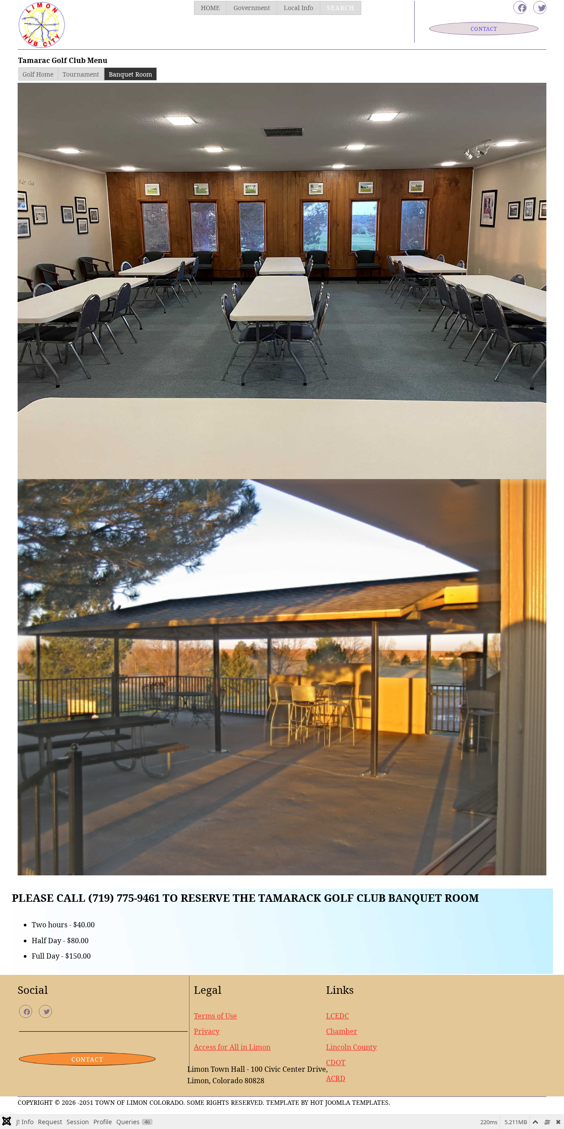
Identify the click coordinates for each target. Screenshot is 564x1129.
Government (252, 8)
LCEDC (337, 1016)
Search (340, 8)
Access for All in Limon (232, 1047)
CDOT (335, 1062)
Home (210, 8)
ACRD (335, 1078)
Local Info (298, 8)
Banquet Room (130, 74)
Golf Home (37, 74)
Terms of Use (215, 1016)
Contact (484, 29)
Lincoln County (351, 1047)
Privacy (206, 1031)
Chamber (341, 1031)
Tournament (81, 74)
